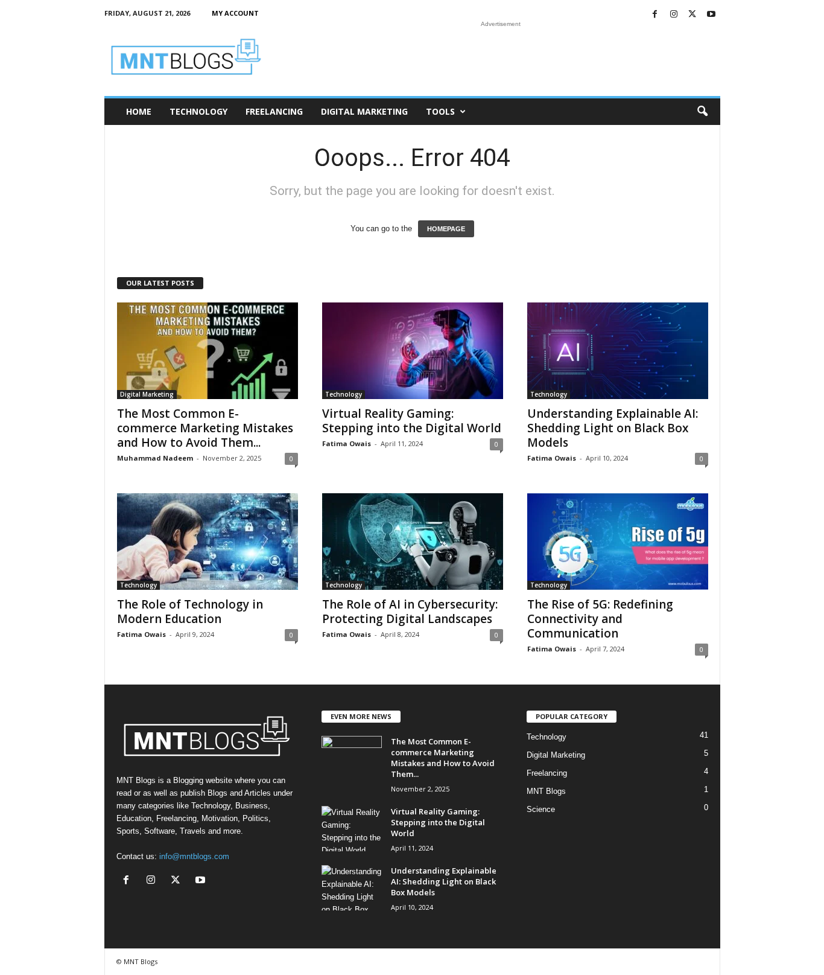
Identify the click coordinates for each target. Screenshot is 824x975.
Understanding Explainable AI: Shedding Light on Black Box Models (612, 428)
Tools (440, 111)
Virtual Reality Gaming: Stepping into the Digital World (411, 421)
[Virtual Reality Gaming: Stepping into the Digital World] (412, 350)
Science (541, 809)
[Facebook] (655, 15)
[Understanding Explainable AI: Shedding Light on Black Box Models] (617, 350)
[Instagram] (674, 15)
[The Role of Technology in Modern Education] (207, 541)
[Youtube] (711, 15)
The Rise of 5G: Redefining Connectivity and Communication (600, 618)
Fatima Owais (346, 443)
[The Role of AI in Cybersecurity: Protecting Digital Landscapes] (412, 541)
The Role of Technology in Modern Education (190, 611)
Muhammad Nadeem (155, 457)
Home (138, 111)
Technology (198, 111)
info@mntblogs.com (194, 856)
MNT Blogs (546, 791)
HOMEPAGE (446, 228)
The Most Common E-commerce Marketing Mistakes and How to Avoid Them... (205, 428)
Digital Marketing (364, 111)
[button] (702, 111)
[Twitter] (692, 15)
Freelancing (274, 111)
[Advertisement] (500, 57)
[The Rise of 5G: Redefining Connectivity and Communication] (617, 541)
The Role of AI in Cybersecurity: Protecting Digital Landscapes (410, 611)
